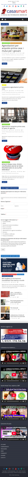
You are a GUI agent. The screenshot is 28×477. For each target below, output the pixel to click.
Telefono (3, 214)
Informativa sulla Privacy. (7, 472)
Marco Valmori (22, 472)
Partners (5, 232)
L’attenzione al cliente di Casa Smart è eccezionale (17, 315)
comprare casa (13, 54)
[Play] (2, 363)
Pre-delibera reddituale (9, 234)
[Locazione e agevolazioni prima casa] (14, 69)
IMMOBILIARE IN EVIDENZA (16, 43)
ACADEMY (3, 455)
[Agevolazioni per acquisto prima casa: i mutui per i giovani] (14, 27)
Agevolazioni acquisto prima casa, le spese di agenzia (13, 127)
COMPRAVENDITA (6, 43)
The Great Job (14, 308)
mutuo (17, 54)
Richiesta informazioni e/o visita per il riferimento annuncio (13, 192)
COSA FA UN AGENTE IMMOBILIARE (9, 274)
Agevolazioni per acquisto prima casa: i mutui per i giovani (13, 48)
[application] (14, 357)
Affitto (4, 223)
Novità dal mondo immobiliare (10, 225)
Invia (3, 249)
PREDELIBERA (4, 449)
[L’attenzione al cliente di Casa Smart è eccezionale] (5, 314)
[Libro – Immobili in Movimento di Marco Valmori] (5, 292)
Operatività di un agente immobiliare (12, 230)
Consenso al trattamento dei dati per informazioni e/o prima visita (14, 239)
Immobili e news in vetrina (7, 276)
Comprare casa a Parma (6, 94)
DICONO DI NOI (21, 274)
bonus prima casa (14, 92)
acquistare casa (11, 131)
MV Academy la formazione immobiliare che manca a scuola (13, 279)
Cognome (16, 206)
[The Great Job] (5, 307)
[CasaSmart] (2, 19)
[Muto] (23, 363)
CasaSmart (13, 53)
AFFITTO (4, 85)
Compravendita (7, 221)
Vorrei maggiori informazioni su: (9, 220)
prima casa (21, 54)
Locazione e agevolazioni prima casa (12, 88)
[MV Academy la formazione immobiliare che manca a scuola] (14, 259)
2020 (9, 54)
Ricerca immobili (7, 227)
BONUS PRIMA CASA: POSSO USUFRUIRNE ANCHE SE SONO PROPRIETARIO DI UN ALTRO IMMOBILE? (12, 167)
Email (2, 208)
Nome (2, 206)
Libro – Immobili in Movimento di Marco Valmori (16, 294)
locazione (13, 94)
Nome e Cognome (6, 201)
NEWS (2, 451)
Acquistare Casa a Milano (6, 462)
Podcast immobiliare (8, 235)
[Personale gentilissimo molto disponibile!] (5, 300)
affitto (9, 92)
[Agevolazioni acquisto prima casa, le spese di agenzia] (14, 108)
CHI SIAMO (3, 444)
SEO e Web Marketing (14, 475)
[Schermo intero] (25, 363)
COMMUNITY (4, 453)
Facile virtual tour (7, 228)
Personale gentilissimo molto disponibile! (16, 301)
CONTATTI (3, 457)
